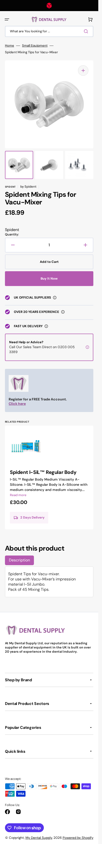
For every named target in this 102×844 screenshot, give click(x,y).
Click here (17, 403)
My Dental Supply (39, 838)
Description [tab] (19, 560)
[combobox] (49, 31)
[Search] (86, 31)
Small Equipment (35, 46)
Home (9, 46)
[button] (6, 19)
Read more (18, 495)
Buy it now (49, 278)
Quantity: (12, 234)
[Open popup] (54, 297)
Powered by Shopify (78, 838)
